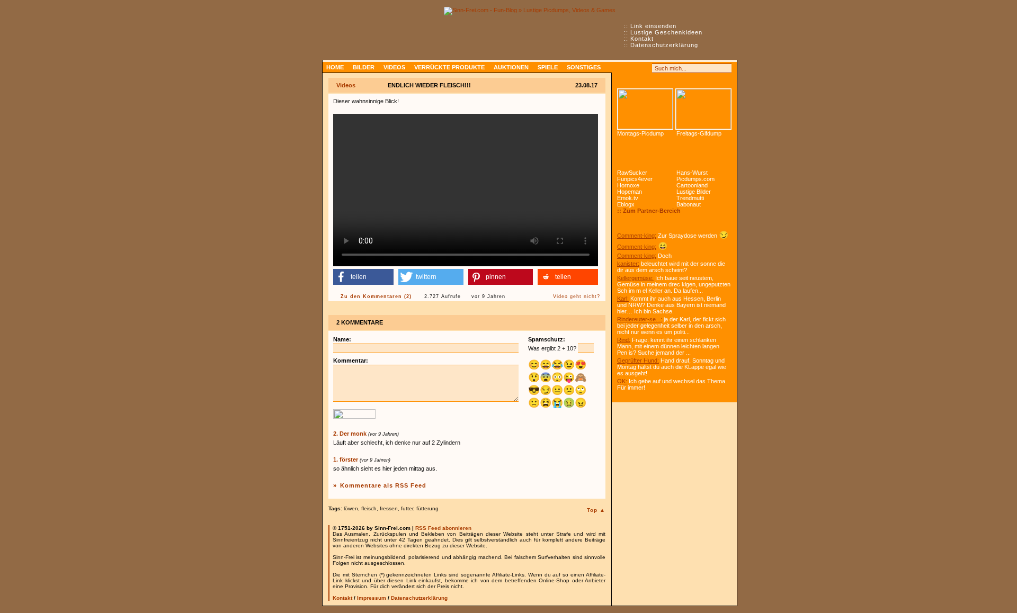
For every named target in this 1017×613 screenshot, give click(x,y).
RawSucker (632, 172)
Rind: (623, 340)
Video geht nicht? (576, 296)
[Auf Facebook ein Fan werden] (633, 68)
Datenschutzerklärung (664, 45)
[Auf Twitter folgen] (645, 68)
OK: (622, 381)
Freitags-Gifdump (698, 133)
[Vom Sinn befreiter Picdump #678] (645, 109)
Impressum (371, 598)
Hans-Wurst (692, 172)
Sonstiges (584, 67)
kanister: (628, 263)
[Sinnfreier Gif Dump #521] (703, 109)
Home (335, 67)
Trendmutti (690, 198)
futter (407, 508)
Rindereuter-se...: (639, 319)
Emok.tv (627, 198)
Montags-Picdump (640, 133)
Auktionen (511, 67)
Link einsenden (653, 26)
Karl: (623, 298)
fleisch (369, 508)
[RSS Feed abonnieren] (622, 68)
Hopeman (629, 191)
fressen (389, 508)
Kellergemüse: (635, 278)
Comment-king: (636, 235)
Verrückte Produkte (449, 67)
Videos (394, 67)
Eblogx (626, 204)
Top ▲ (596, 510)
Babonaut (688, 204)
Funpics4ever (635, 179)
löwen (351, 508)
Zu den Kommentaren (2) (376, 296)
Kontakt (642, 38)
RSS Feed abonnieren (443, 528)
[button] (363, 277)
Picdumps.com (695, 179)
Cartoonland (692, 185)
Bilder (363, 67)
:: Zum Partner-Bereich (649, 211)
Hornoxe (628, 185)
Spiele (548, 67)
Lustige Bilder (693, 191)
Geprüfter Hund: (638, 360)
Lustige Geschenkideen (666, 32)
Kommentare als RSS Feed (383, 485)
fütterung (427, 508)
